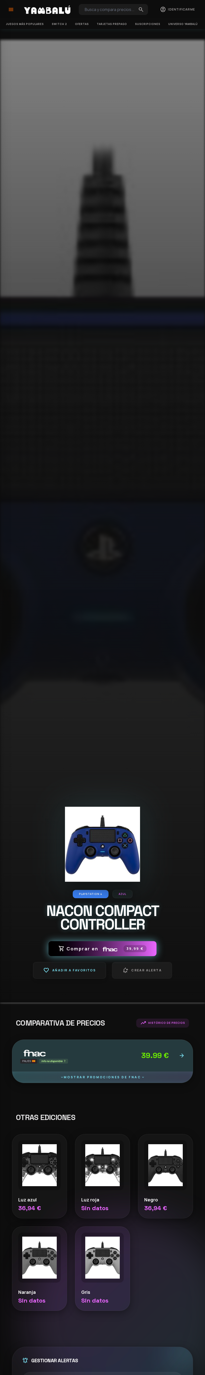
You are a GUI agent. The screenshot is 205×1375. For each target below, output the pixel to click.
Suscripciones (147, 24)
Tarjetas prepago (112, 24)
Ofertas (82, 24)
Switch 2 (59, 24)
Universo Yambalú (183, 24)
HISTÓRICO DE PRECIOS (162, 1023)
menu (11, 9)
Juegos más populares (25, 24)
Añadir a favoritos (69, 970)
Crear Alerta (142, 970)
